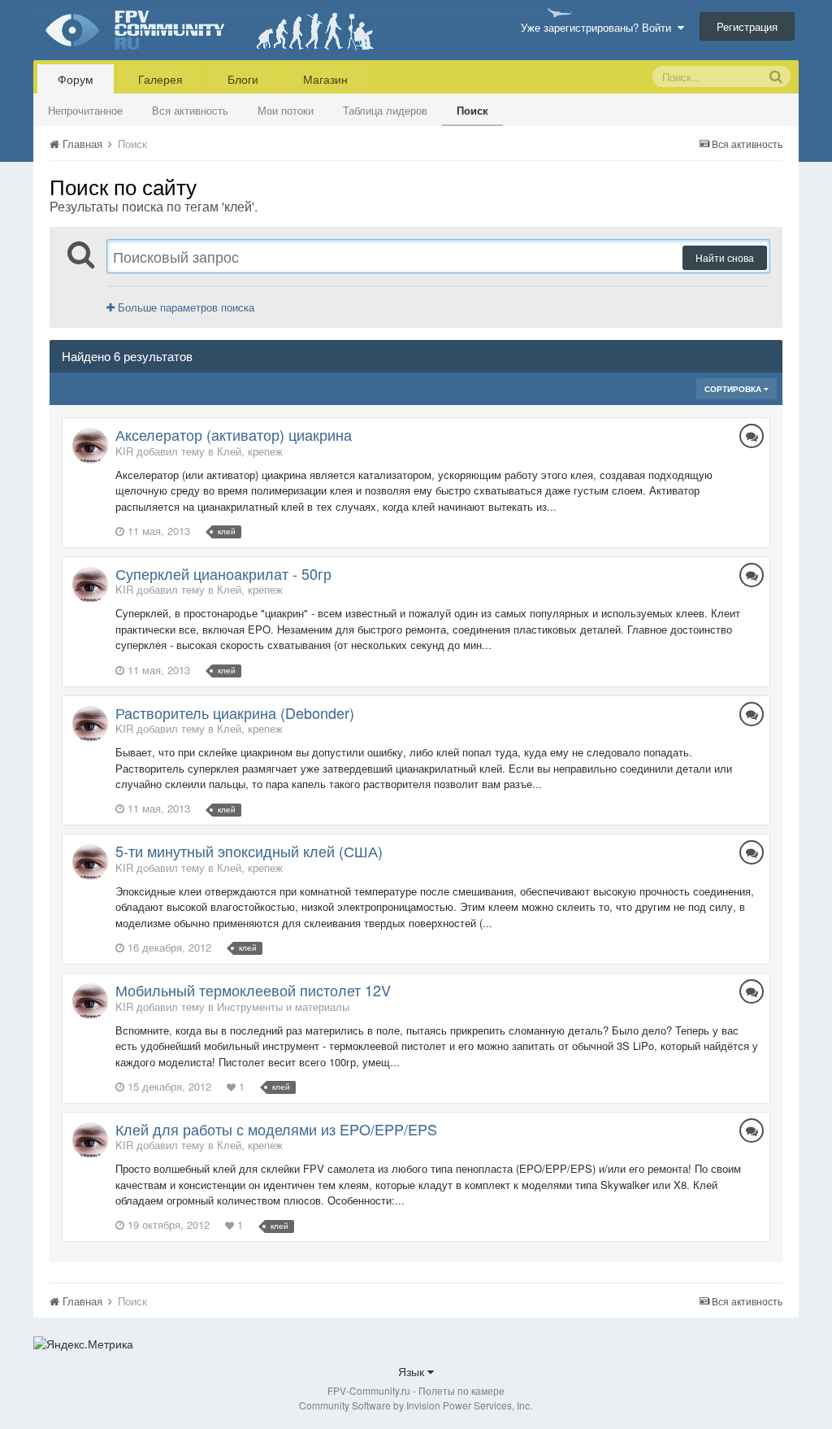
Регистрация (747, 26)
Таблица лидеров (385, 110)
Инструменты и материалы (283, 1006)
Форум (75, 79)
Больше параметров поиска (184, 307)
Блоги (243, 79)
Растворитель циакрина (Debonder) (234, 712)
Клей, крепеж (250, 451)
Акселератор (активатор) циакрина (233, 434)
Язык (412, 1371)
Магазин (325, 79)
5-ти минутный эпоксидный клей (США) (249, 850)
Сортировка (734, 388)
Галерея (160, 79)
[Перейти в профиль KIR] (90, 446)
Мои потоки (286, 110)
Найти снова (725, 257)
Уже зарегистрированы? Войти (599, 27)
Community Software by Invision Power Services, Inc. (415, 1405)
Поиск (472, 110)
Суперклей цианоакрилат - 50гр (223, 573)
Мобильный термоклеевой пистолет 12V (253, 989)
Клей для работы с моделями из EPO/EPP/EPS (276, 1128)
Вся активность (190, 110)
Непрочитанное (85, 110)
